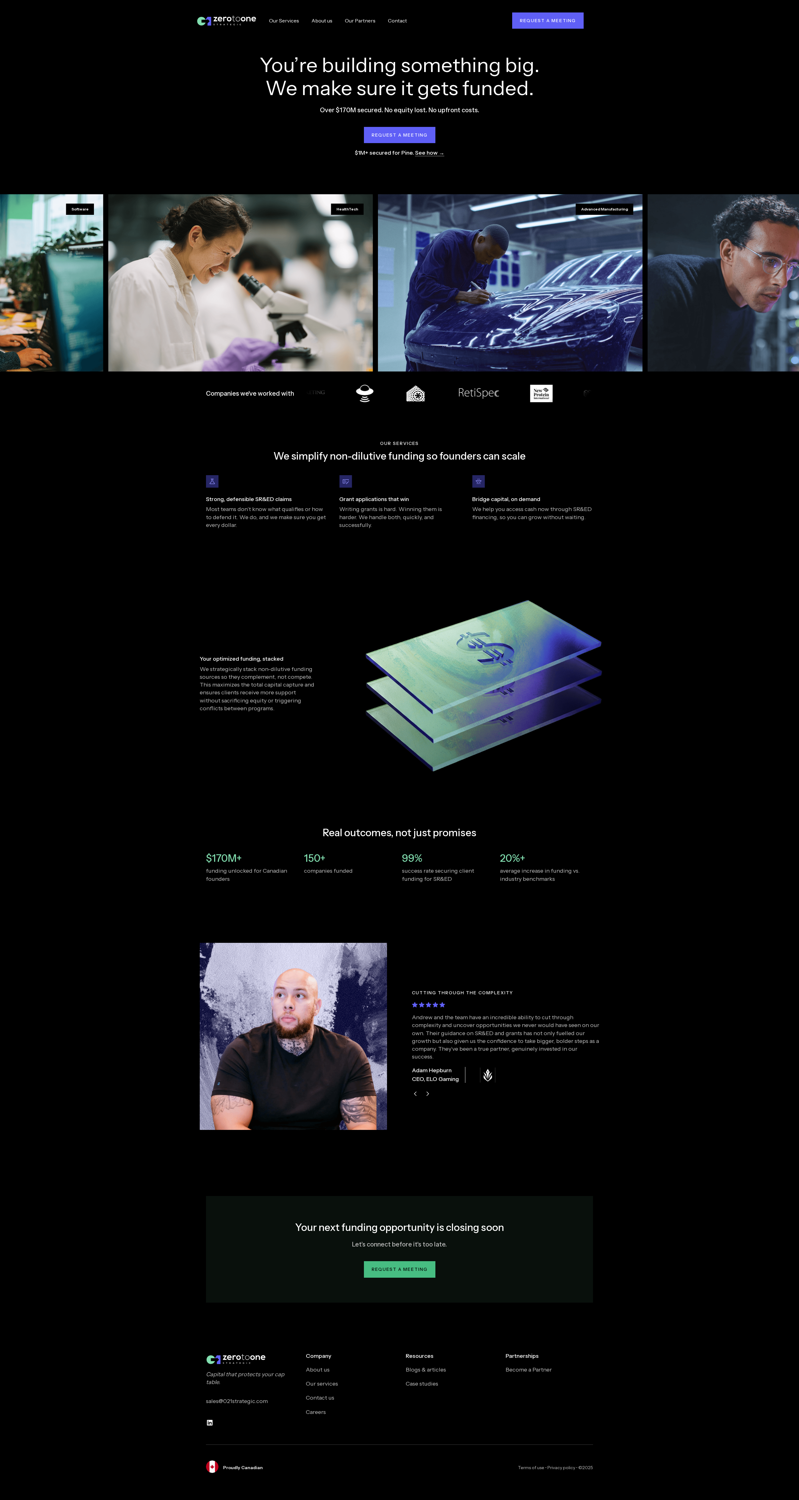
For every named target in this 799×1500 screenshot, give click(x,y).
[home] (227, 20)
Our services (322, 1383)
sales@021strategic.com (237, 1401)
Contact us (320, 1397)
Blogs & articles (426, 1369)
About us (321, 20)
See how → (429, 152)
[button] (415, 1093)
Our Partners (360, 20)
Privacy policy (561, 1467)
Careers (316, 1412)
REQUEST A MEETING (548, 20)
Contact (397, 20)
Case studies (422, 1383)
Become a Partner (529, 1369)
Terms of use (531, 1467)
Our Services (284, 20)
